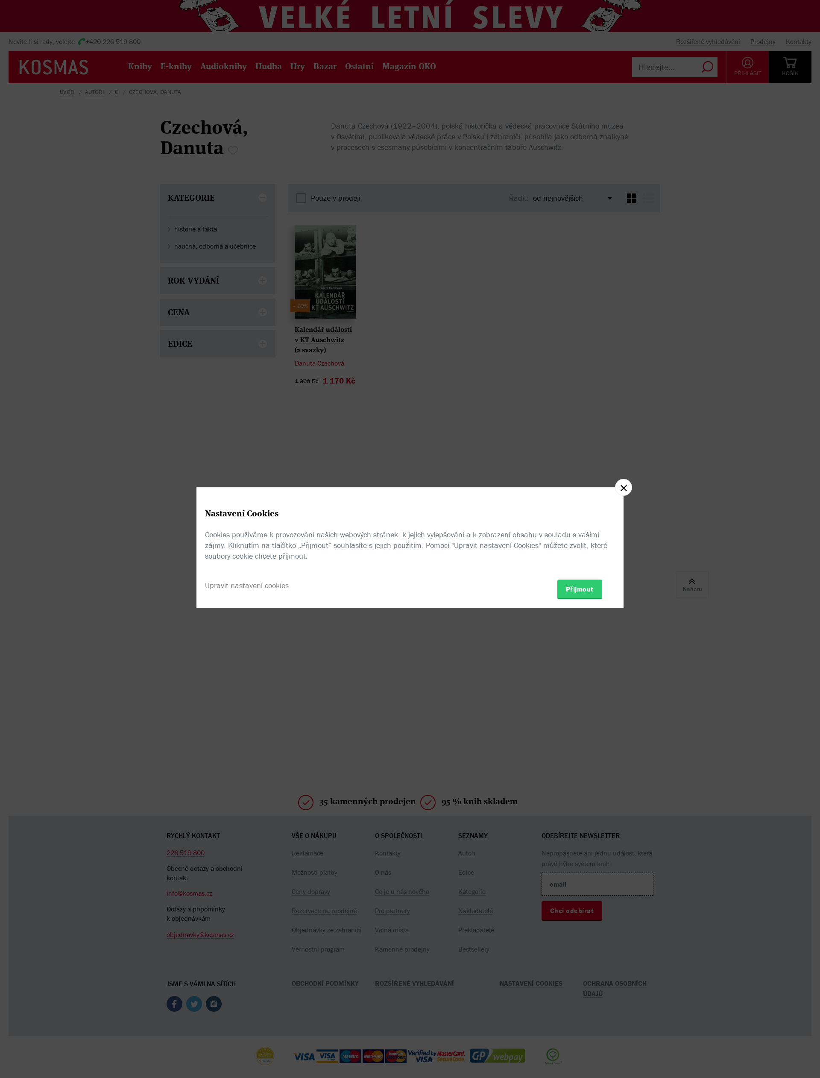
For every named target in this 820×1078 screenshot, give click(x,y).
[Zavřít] (623, 487)
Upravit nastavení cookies (247, 585)
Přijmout (580, 589)
